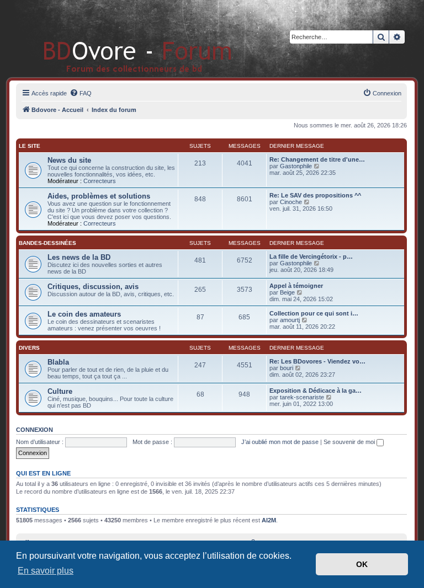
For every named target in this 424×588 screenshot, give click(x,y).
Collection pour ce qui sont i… (313, 313)
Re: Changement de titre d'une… (317, 159)
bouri (286, 368)
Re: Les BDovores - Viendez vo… (317, 361)
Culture (59, 391)
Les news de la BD (78, 257)
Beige (287, 292)
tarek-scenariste (302, 397)
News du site (69, 160)
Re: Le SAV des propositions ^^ (315, 195)
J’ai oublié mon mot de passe (280, 442)
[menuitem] (81, 93)
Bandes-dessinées (47, 243)
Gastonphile (296, 166)
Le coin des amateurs (84, 314)
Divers (29, 348)
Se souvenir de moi (350, 442)
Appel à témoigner (296, 285)
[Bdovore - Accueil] (121, 38)
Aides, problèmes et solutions (98, 196)
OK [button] (362, 564)
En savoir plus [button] (45, 570)
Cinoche (291, 202)
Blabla (58, 362)
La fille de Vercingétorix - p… (311, 256)
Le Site (29, 146)
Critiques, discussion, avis (93, 286)
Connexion (34, 429)
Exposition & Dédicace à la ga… (315, 390)
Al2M (269, 520)
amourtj (290, 320)
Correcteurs (99, 181)
